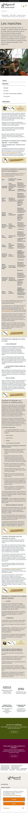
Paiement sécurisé (21, 689)
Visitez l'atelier (5, 787)
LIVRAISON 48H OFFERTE (21, 706)
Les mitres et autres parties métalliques (12, 93)
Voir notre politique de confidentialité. (12, 795)
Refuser (14, 803)
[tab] (14, 84)
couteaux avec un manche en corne (12, 568)
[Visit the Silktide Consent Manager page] (23, 808)
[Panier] (23, 5)
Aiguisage (5, 87)
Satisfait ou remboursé (7, 687)
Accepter (14, 799)
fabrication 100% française (7, 706)
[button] (14, 732)
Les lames (5, 90)
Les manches (6, 96)
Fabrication (6, 101)
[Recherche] (26, 11)
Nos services (4, 784)
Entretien (5, 83)
